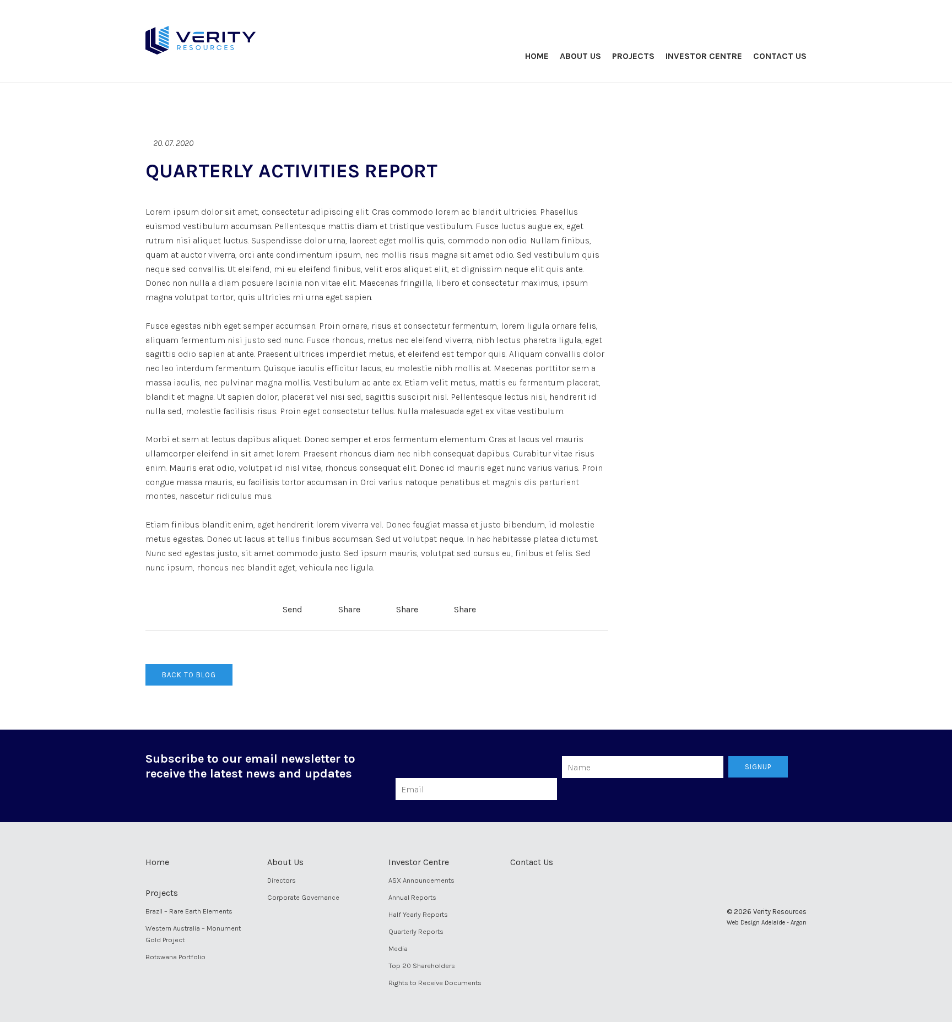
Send (291, 609)
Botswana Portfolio (175, 957)
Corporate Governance (303, 897)
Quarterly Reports (415, 931)
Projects (633, 56)
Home (537, 56)
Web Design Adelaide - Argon (767, 922)
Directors (281, 880)
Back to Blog (189, 675)
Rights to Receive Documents (435, 982)
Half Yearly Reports (418, 914)
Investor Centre (704, 56)
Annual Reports (412, 897)
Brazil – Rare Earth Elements (188, 911)
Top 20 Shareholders (421, 965)
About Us (580, 56)
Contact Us (780, 56)
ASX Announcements (421, 880)
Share (348, 609)
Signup (758, 767)
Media (398, 948)
